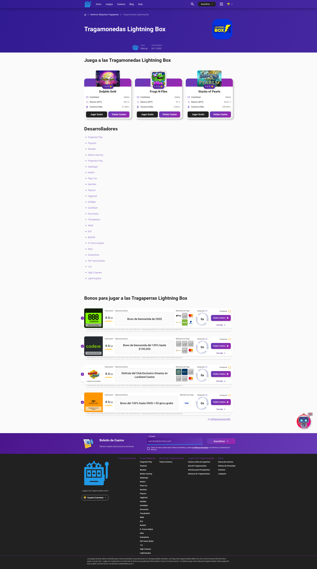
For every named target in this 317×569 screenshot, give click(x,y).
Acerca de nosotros (225, 462)
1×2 (90, 266)
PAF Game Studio (96, 260)
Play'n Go (92, 178)
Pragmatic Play (95, 137)
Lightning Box (94, 278)
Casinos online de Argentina (199, 462)
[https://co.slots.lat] (88, 4)
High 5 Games (95, 272)
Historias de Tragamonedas (199, 474)
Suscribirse (219, 441)
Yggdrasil (92, 196)
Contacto (221, 470)
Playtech (92, 143)
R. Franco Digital (96, 243)
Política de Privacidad (226, 466)
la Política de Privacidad (200, 447)
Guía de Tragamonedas (197, 466)
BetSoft (91, 237)
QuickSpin (93, 207)
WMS (90, 225)
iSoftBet (92, 202)
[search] (192, 4)
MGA (90, 249)
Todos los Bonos (165, 462)
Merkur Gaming (95, 155)
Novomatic (93, 213)
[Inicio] (85, 15)
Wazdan (92, 149)
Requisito (201, 311)
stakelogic (93, 166)
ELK (90, 231)
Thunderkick (94, 219)
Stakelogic (144, 478)
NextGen (92, 184)
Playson (92, 190)
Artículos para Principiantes (199, 470)
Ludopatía (222, 474)
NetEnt (91, 172)
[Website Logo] (96, 473)
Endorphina (93, 255)
